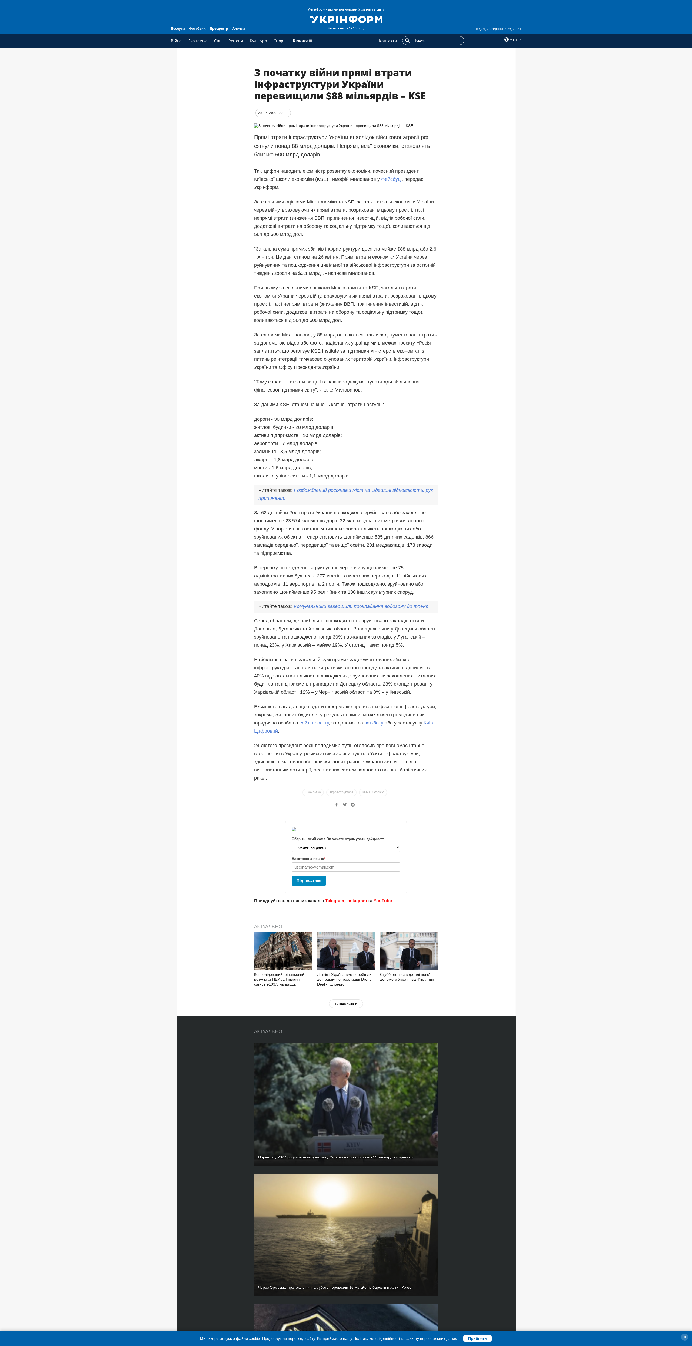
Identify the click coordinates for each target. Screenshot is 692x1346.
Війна (176, 40)
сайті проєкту (314, 723)
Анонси (238, 28)
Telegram (334, 901)
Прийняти (477, 1338)
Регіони (235, 40)
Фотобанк (197, 28)
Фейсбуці (391, 179)
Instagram (356, 901)
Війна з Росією (373, 792)
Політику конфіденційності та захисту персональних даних (405, 1338)
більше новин (346, 1003)
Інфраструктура (341, 792)
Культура (258, 40)
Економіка (198, 40)
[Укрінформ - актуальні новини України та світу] (346, 19)
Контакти (388, 40)
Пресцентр (219, 28)
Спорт (279, 40)
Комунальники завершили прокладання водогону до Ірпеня (361, 606)
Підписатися (309, 880)
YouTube (383, 901)
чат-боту (373, 723)
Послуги (178, 28)
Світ (218, 40)
